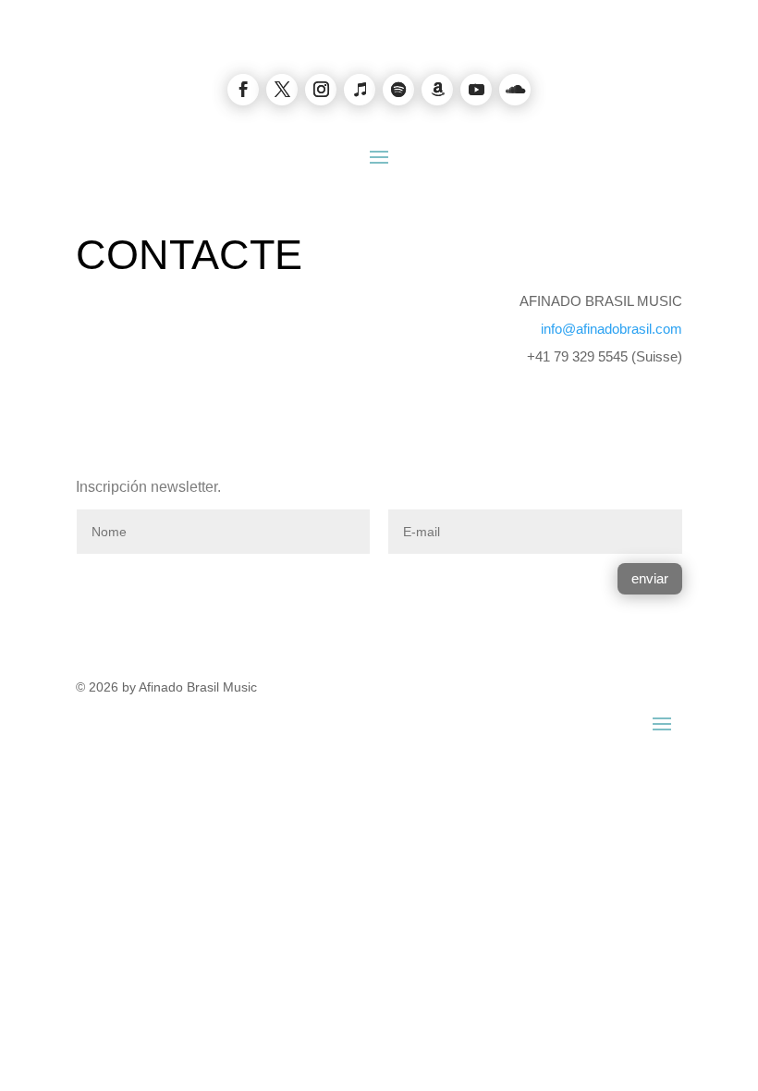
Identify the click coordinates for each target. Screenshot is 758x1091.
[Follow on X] (282, 89)
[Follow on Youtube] (476, 89)
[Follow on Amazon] (437, 89)
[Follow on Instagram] (320, 89)
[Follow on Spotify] (398, 89)
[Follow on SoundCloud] (515, 89)
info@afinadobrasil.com (611, 329)
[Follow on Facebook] (243, 89)
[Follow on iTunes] (359, 89)
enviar (649, 578)
